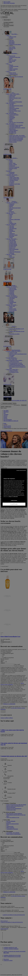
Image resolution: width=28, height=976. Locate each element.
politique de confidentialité (13, 496)
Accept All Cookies (14, 504)
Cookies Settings (14, 500)
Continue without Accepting (21, 470)
